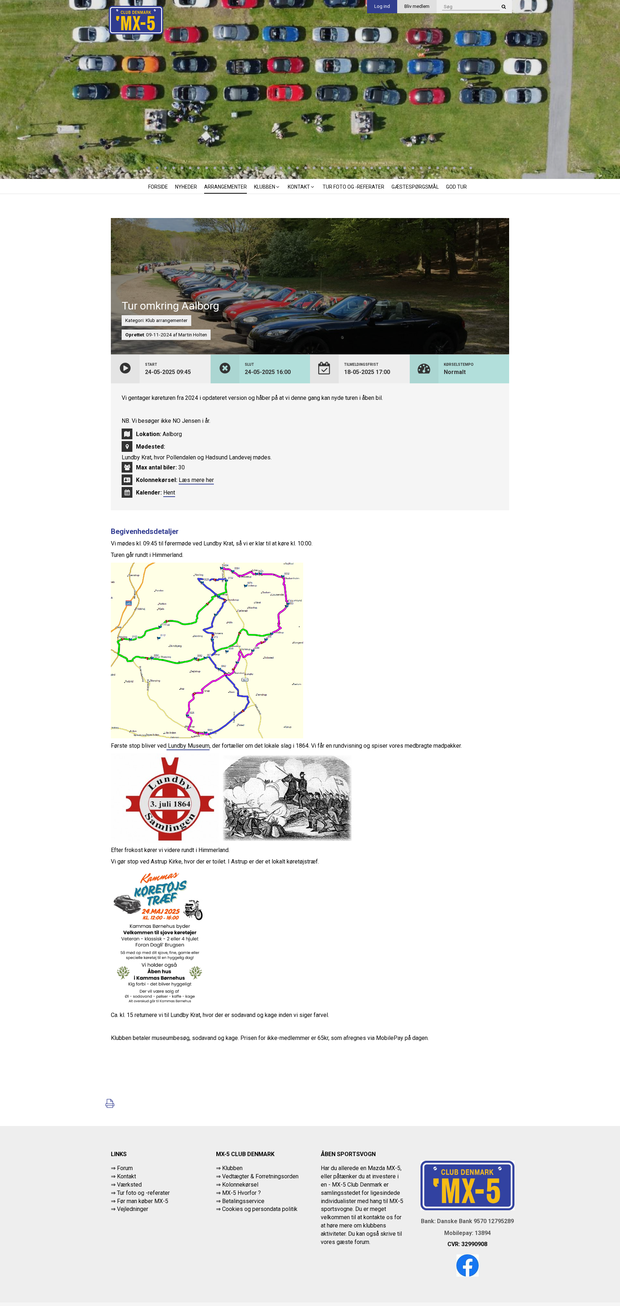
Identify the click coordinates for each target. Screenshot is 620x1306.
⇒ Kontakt (123, 1176)
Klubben (264, 187)
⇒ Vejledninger (129, 1209)
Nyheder (186, 187)
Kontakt (299, 187)
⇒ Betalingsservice (240, 1201)
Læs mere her (196, 480)
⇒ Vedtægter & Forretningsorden (257, 1176)
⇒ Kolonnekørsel (237, 1184)
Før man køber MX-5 (142, 1201)
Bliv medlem (416, 6)
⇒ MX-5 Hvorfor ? (238, 1192)
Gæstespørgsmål (415, 187)
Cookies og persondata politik (259, 1209)
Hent (169, 492)
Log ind (382, 6)
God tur (456, 187)
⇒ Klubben (229, 1168)
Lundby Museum (188, 745)
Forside (158, 187)
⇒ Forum (122, 1168)
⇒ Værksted (126, 1184)
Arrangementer (225, 187)
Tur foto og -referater (353, 187)
